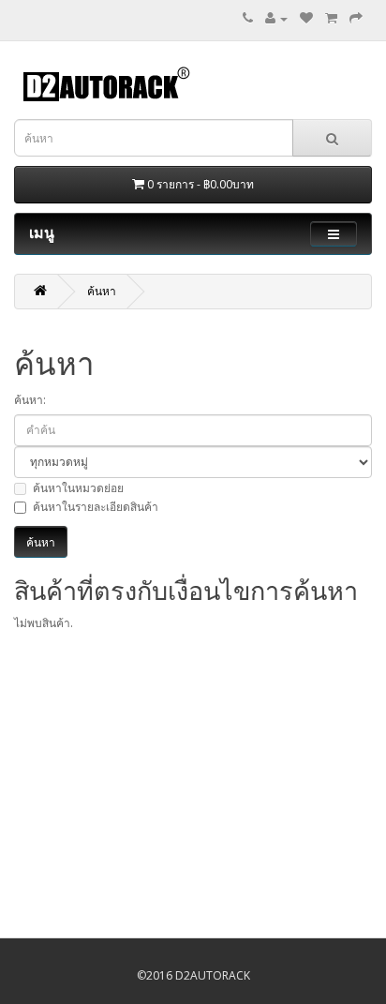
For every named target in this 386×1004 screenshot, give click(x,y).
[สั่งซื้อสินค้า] (356, 18)
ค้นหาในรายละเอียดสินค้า (95, 507)
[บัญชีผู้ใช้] (276, 18)
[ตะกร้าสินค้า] (331, 18)
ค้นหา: (30, 400)
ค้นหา (101, 291)
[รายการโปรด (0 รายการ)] (306, 18)
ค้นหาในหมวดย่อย (78, 488)
